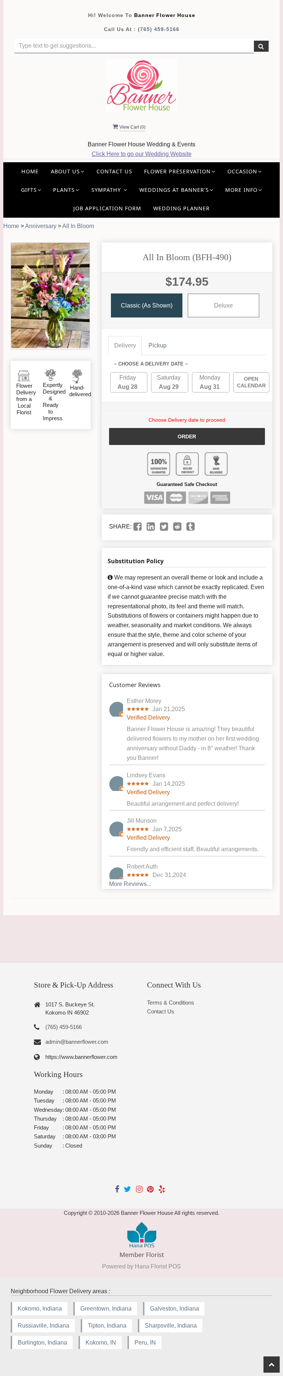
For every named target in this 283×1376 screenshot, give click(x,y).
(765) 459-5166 (158, 29)
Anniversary (40, 226)
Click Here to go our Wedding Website (142, 154)
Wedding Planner (181, 208)
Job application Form (107, 208)
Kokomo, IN (100, 1342)
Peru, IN (145, 1342)
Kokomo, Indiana (40, 1308)
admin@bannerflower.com (76, 1042)
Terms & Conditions (170, 1002)
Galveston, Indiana (174, 1308)
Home (30, 171)
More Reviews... (130, 884)
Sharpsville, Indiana (171, 1325)
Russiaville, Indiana (43, 1325)
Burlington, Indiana (42, 1342)
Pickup (158, 345)
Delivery (125, 345)
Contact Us (114, 171)
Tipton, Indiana (107, 1325)
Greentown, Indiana (106, 1308)
